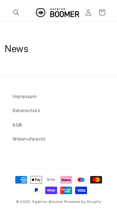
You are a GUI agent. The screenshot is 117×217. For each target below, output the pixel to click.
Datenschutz (26, 110)
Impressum (24, 96)
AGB (17, 124)
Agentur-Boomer (47, 201)
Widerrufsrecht (29, 139)
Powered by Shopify (82, 201)
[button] (16, 12)
